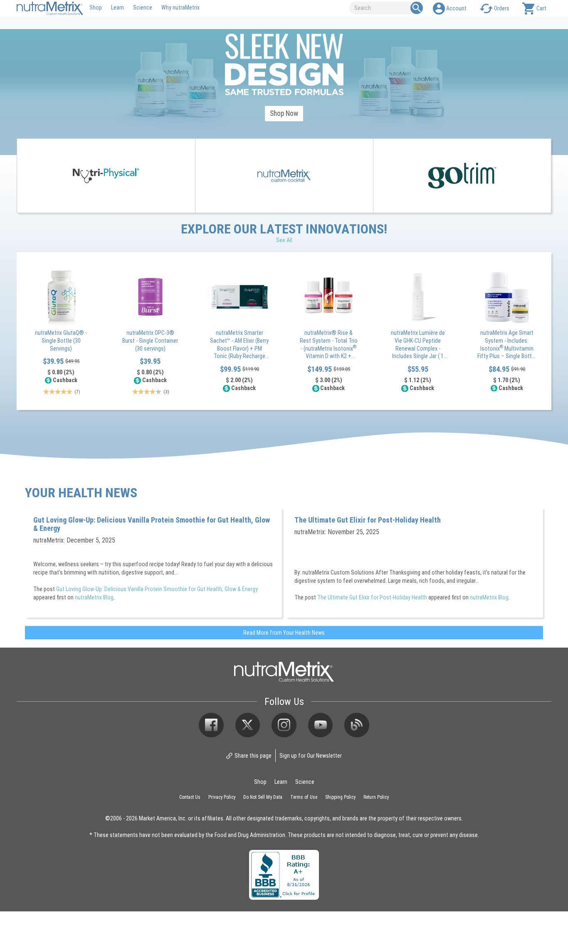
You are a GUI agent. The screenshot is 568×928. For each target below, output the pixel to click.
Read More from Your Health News (284, 632)
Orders (501, 8)
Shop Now (284, 113)
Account (456, 8)
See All (284, 240)
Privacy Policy (221, 796)
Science (142, 7)
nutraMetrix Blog (94, 597)
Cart (541, 8)
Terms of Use (303, 796)
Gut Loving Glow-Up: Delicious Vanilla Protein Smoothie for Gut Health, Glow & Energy (151, 524)
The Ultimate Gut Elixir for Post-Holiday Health (367, 520)
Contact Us (189, 796)
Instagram (284, 725)
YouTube (320, 725)
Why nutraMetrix (180, 7)
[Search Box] (416, 8)
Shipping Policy (340, 796)
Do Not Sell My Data (262, 796)
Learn (117, 7)
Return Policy (376, 796)
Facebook (211, 725)
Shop (95, 7)
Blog (356, 725)
